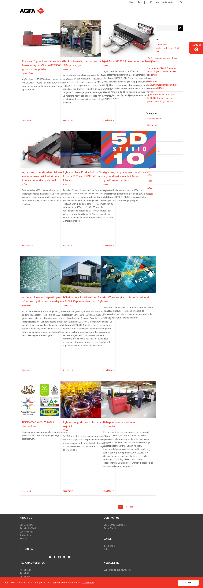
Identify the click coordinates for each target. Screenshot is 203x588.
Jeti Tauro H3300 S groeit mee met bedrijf (128, 37)
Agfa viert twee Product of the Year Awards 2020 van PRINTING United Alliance (88, 148)
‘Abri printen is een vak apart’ (128, 398)
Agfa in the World (28, 528)
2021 (149, 181)
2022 (149, 174)
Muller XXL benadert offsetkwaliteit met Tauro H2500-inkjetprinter (164, 48)
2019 (149, 194)
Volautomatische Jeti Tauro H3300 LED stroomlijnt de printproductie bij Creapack (161, 98)
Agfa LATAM (26, 576)
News (44, 41)
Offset (50, 41)
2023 (149, 168)
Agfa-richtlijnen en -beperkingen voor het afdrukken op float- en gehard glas (47, 273)
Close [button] (188, 582)
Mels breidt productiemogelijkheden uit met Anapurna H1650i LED (162, 85)
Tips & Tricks (153, 151)
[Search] (180, 2)
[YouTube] (69, 557)
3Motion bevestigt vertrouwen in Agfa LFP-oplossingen (88, 37)
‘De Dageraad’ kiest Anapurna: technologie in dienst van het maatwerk (161, 71)
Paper (150, 144)
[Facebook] (144, 2)
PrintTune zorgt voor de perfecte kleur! (128, 273)
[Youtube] (157, 2)
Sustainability (26, 531)
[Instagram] (151, 2)
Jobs (106, 549)
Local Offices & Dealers (115, 525)
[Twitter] (64, 557)
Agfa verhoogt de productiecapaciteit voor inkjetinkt (88, 398)
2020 (149, 187)
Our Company (26, 525)
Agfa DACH (25, 573)
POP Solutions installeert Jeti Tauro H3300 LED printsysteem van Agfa (88, 273)
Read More (26, 120)
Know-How (47, 277)
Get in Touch (110, 528)
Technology (25, 535)
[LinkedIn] (139, 2)
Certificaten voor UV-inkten (47, 398)
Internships (109, 546)
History (23, 538)
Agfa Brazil (25, 570)
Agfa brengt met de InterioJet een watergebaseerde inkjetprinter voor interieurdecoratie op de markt (47, 148)
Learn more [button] (88, 582)
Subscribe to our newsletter (117, 570)
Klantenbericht (88, 41)
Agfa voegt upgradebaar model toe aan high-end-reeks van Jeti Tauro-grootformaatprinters (128, 148)
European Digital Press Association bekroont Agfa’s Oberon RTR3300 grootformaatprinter (47, 37)
